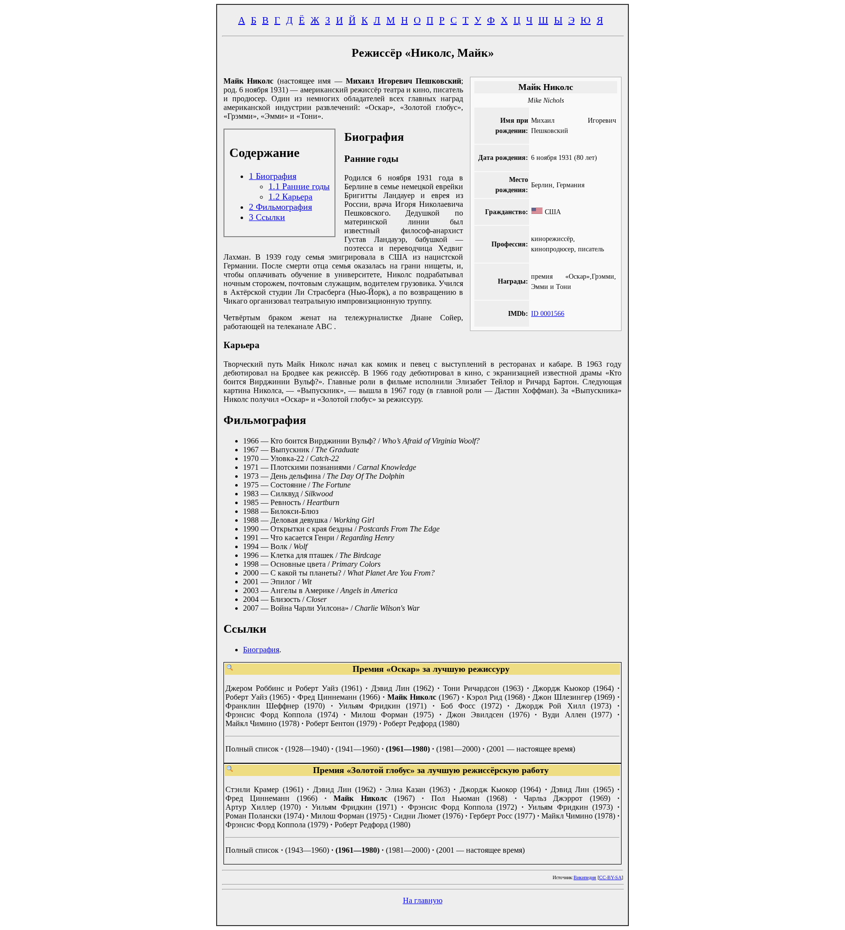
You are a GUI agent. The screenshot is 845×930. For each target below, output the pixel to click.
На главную (423, 900)
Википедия (585, 877)
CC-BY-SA (610, 877)
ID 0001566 (547, 313)
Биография (261, 649)
